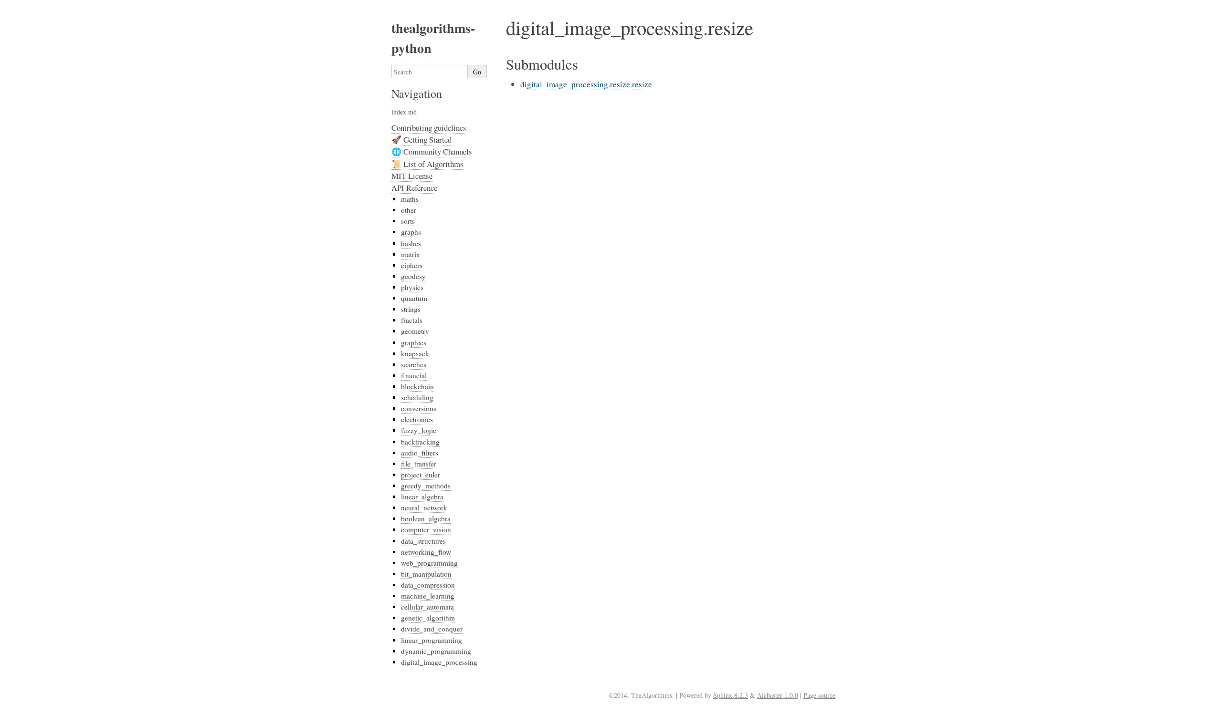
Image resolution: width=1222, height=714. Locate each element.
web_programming (429, 563)
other (408, 210)
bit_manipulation (426, 574)
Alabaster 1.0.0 (777, 695)
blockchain (417, 386)
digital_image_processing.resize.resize (586, 84)
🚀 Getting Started (421, 139)
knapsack (415, 353)
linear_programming (431, 640)
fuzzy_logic (418, 430)
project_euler (420, 474)
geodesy (413, 276)
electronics (417, 419)
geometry (415, 331)
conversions (418, 408)
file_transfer (418, 463)
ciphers (411, 265)
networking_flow (426, 552)
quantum (414, 298)
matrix (410, 254)
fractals (411, 320)
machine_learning (427, 595)
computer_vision (426, 529)
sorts (408, 221)
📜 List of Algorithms (427, 163)
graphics (413, 342)
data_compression (428, 585)
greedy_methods (426, 485)
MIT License (411, 175)
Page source (819, 695)
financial (414, 375)
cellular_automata (427, 606)
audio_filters (419, 452)
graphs (411, 232)
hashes (411, 243)
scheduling (417, 397)
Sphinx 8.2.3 (730, 695)
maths (410, 199)
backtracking (420, 441)
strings (411, 309)
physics (412, 287)
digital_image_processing (439, 662)
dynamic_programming (436, 651)
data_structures (423, 541)
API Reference (414, 187)
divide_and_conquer (432, 628)
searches (413, 364)
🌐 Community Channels (431, 151)
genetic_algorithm (428, 617)
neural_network (424, 507)
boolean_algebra (426, 518)
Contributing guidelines (428, 127)
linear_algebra (422, 496)
